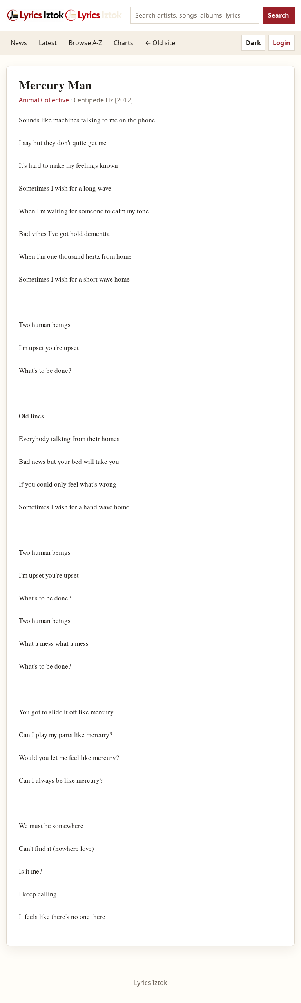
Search (278, 15)
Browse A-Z (85, 42)
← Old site (160, 42)
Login (281, 42)
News (19, 42)
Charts (123, 42)
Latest (48, 42)
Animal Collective (44, 100)
